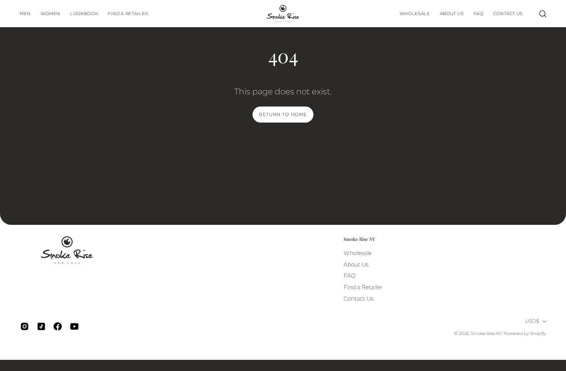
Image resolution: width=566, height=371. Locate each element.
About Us (356, 264)
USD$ (532, 321)
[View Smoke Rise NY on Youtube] (73, 326)
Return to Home (283, 114)
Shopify (538, 333)
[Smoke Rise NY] (283, 13)
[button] (84, 13)
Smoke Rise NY (359, 239)
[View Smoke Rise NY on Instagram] (24, 326)
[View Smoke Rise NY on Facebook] (57, 326)
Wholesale (358, 253)
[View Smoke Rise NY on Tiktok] (40, 326)
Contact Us (358, 298)
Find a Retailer (363, 286)
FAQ (349, 275)
